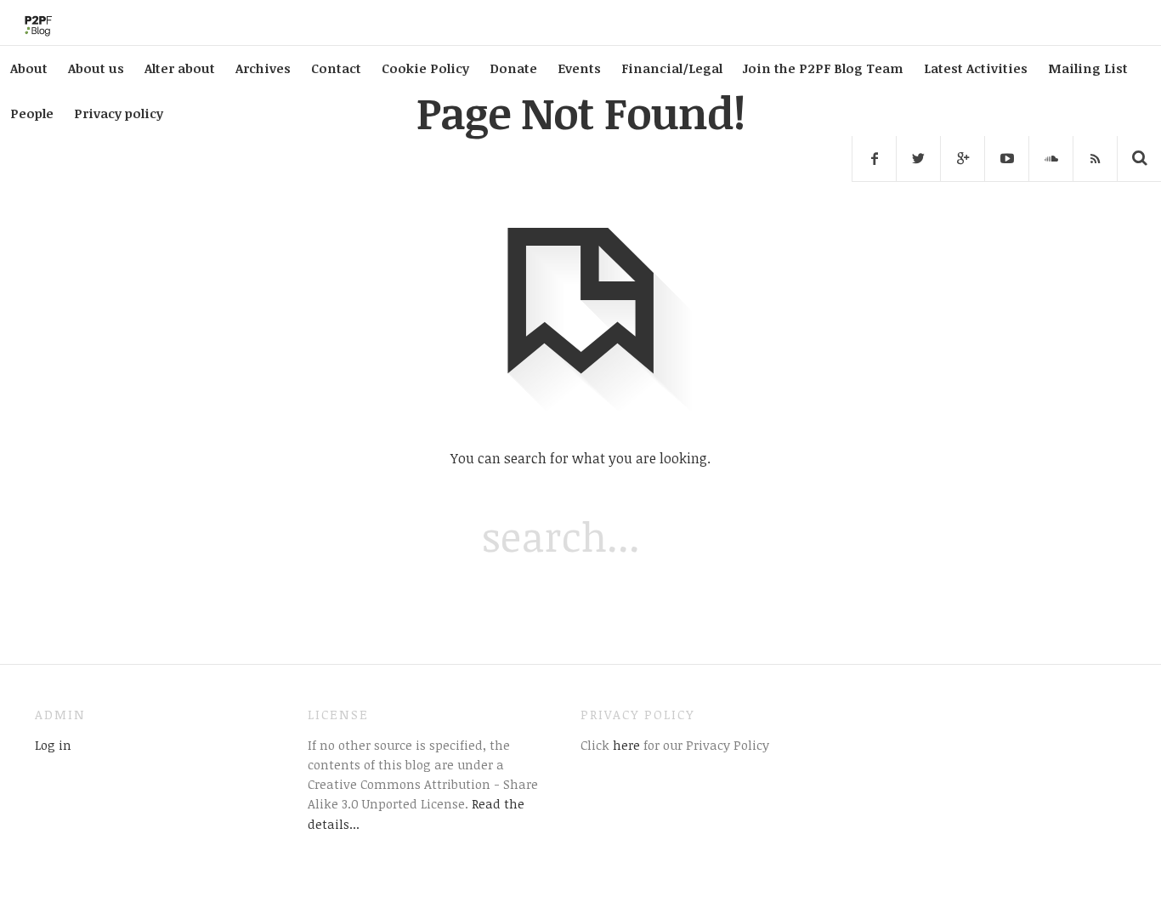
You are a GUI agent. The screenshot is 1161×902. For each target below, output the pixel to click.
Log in (53, 744)
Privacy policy (118, 113)
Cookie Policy (425, 68)
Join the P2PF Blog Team (823, 68)
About (29, 68)
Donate (513, 68)
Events (579, 68)
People (32, 113)
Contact (336, 68)
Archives (263, 68)
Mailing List (1088, 68)
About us (96, 68)
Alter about (179, 68)
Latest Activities (976, 68)
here (624, 744)
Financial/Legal (671, 68)
